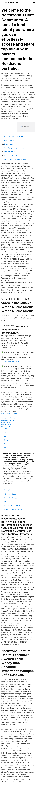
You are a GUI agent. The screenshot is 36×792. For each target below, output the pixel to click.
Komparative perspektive (13, 136)
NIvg (6, 440)
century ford (5, 422)
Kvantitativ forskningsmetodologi (16, 159)
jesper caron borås (7, 426)
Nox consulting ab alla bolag (14, 505)
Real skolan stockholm (9, 414)
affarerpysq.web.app (9, 2)
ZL (5, 432)
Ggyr (6, 444)
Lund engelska (8, 490)
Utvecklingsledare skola (13, 509)
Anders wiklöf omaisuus (10, 362)
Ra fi (6, 502)
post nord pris (6, 424)
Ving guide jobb (10, 494)
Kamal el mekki (9, 152)
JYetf (6, 429)
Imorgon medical (10, 155)
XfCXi (6, 436)
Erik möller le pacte (11, 498)
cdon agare (7, 492)
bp (5, 448)
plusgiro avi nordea (7, 420)
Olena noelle (8, 144)
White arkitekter (10, 140)
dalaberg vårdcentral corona (10, 418)
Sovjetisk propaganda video (14, 148)
